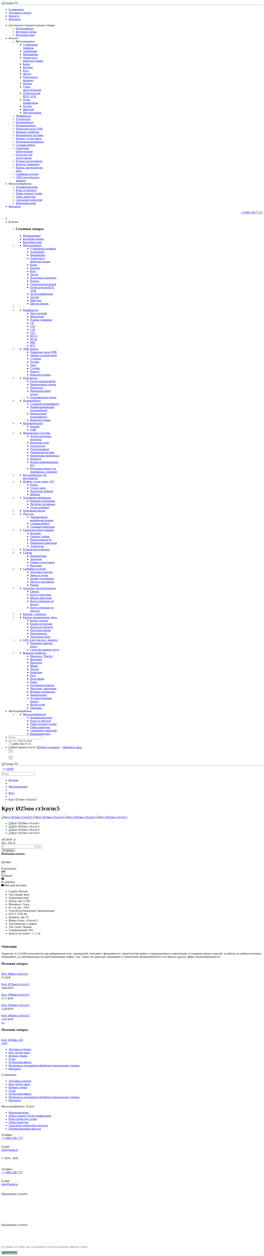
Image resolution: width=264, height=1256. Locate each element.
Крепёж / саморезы (34, 614)
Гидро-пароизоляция (42, 381)
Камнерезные (38, 555)
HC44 (33, 339)
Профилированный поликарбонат (42, 409)
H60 (32, 342)
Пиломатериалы (26, 125)
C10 (32, 326)
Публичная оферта (20, 1062)
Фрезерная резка (26, 203)
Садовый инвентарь (42, 526)
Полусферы (37, 678)
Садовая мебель (25, 144)
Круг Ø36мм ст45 (12, 1039)
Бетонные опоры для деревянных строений (43, 470)
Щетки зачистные (41, 597)
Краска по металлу (41, 627)
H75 (32, 345)
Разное (34, 584)
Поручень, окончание (43, 688)
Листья (34, 669)
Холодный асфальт (41, 491)
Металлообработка (34, 714)
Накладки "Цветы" (42, 656)
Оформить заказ (72, 747)
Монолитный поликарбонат (38, 415)
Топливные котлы (34, 510)
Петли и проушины (42, 581)
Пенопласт (36, 387)
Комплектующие (40, 374)
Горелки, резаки (40, 536)
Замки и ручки (39, 575)
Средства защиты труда (44, 649)
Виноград (36, 662)
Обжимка (36, 707)
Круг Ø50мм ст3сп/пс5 (15, 1005)
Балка (26, 64)
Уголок (27, 106)
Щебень (35, 494)
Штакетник (37, 316)
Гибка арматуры (26, 196)
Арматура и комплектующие (33, 59)
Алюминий (30, 51)
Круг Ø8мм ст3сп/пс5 (14, 973)
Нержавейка (30, 54)
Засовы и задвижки (42, 578)
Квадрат (28, 67)
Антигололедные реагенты (40, 438)
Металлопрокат (25, 41)
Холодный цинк (40, 636)
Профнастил (23, 115)
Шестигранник (32, 112)
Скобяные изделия (27, 174)
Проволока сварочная (43, 542)
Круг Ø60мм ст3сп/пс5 (15, 994)
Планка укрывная (41, 319)
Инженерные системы (29, 135)
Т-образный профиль (30, 46)
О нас (12, 1059)
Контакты (15, 19)
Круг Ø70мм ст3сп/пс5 (15, 984)
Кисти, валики (39, 620)
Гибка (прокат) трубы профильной (30, 1115)
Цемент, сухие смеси (28, 138)
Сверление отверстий (29, 199)
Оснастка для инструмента (24, 156)
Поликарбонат (25, 28)
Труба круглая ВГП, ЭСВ (31, 95)
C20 (32, 329)
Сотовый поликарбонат (44, 403)
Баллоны (35, 533)
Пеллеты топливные (42, 504)
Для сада (28, 513)
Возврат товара (18, 1055)
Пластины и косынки (30, 78)
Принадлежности (41, 539)
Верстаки (36, 565)
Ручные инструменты (29, 161)
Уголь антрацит (39, 507)
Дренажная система (42, 452)
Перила (34, 371)
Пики (33, 682)
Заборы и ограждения (43, 355)
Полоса (27, 83)
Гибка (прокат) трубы (29, 193)
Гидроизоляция (39, 449)
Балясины (36, 672)
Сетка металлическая (32, 88)
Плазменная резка (27, 186)
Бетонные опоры (26, 31)
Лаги (33, 365)
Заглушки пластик (41, 572)
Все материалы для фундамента (34, 476)
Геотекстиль (37, 445)
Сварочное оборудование (24, 150)
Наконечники (38, 694)
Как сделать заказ (19, 1052)
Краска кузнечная (41, 623)
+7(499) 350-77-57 (252, 212)
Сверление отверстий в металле (28, 1125)
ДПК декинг (30, 348)
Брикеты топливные (42, 500)
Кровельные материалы (44, 455)
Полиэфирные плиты (43, 397)
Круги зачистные (40, 594)
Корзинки (36, 659)
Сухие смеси (38, 487)
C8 (32, 323)
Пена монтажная (40, 630)
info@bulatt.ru (9, 1149)
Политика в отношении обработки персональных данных (44, 1065)
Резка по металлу (26, 190)
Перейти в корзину (48, 747)
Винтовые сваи (25, 34)
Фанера (34, 426)
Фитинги (35, 458)
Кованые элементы (27, 132)
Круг (26, 70)
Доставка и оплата (20, 12)
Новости (14, 15)
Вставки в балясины (42, 691)
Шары (34, 665)
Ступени (35, 358)
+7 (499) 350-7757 (12, 1138)
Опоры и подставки (42, 562)
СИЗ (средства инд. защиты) (40, 639)
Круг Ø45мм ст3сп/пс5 (15, 1015)
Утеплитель (23, 119)
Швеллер (28, 109)
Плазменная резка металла (25, 1128)
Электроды (37, 546)
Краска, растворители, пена (40, 617)
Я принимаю (9, 1252)
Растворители (38, 633)
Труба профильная (30, 101)
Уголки (34, 361)
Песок (34, 484)
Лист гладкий (38, 313)
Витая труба (37, 704)
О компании (16, 9)
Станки (27, 552)
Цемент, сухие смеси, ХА (38, 481)
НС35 (33, 335)
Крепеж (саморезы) (27, 164)
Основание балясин (42, 685)
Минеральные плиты (43, 384)
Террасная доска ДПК (29, 128)
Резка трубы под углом (23, 1119)
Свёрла (34, 591)
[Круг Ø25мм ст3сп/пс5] (24, 823)
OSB (33, 429)
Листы (27, 73)
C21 (32, 332)
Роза (33, 675)
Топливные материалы (30, 141)
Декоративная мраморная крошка (41, 519)
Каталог (13, 780)
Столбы (35, 368)
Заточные (36, 559)
